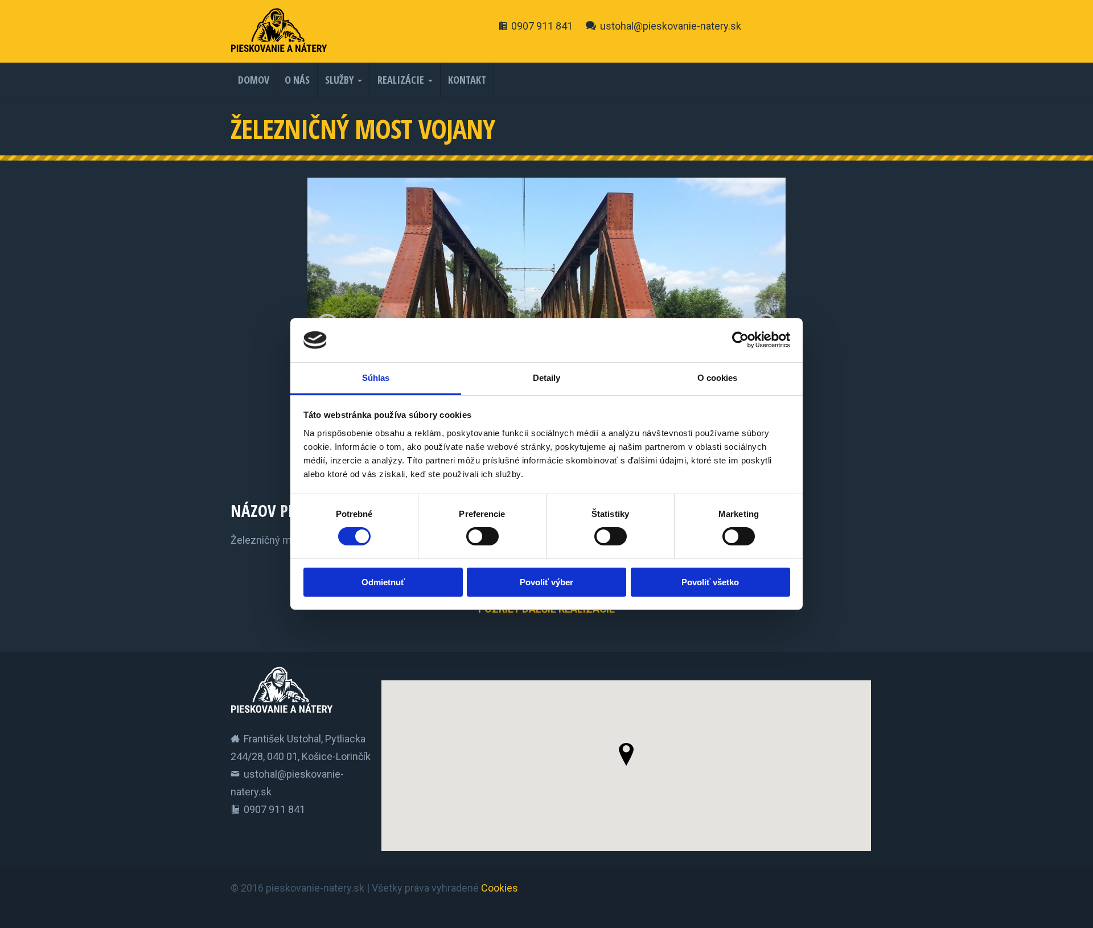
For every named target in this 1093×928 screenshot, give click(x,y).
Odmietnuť (383, 582)
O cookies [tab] (717, 378)
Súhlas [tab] (376, 378)
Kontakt (467, 80)
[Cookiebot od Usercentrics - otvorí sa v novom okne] (740, 339)
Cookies (499, 888)
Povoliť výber (546, 582)
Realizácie (400, 80)
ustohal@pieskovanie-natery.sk (670, 26)
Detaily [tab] (547, 378)
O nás (297, 80)
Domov (253, 80)
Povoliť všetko (710, 582)
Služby (339, 80)
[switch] (482, 536)
